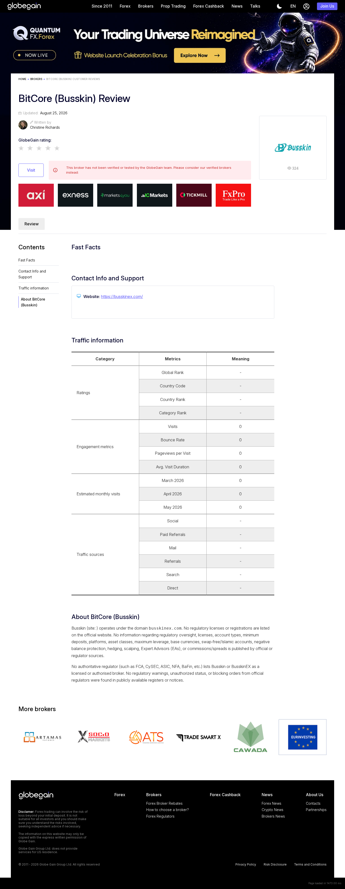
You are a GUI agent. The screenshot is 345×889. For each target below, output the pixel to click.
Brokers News (273, 816)
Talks (255, 6)
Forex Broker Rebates (164, 803)
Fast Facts (26, 260)
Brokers (145, 6)
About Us (314, 794)
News (237, 6)
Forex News (271, 803)
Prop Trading (173, 6)
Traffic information (33, 288)
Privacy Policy (245, 864)
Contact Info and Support (32, 274)
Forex (125, 6)
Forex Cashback (208, 6)
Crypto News (272, 809)
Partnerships (316, 809)
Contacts (313, 803)
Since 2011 (102, 6)
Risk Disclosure (275, 864)
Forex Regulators (160, 816)
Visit (31, 170)
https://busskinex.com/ (122, 296)
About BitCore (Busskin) (33, 302)
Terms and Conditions (310, 864)
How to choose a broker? (167, 809)
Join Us (327, 6)
